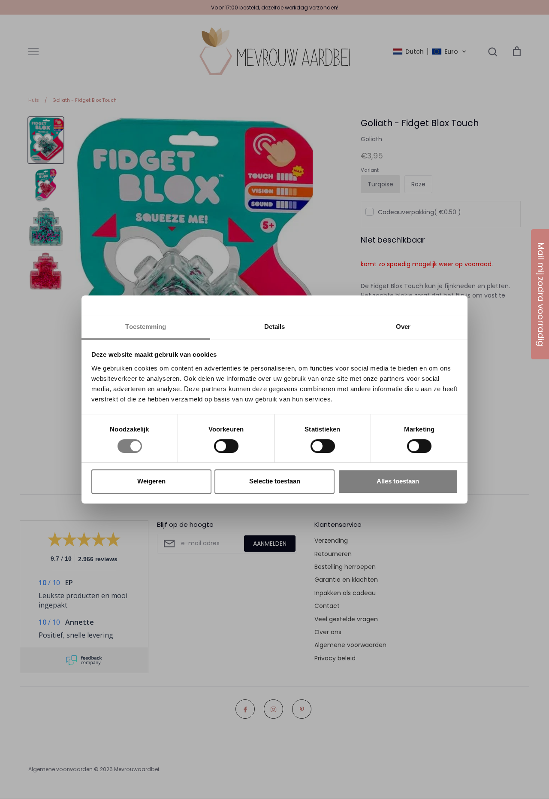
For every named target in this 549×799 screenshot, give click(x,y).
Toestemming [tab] (145, 326)
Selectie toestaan (274, 481)
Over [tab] (403, 326)
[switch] (226, 446)
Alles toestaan (398, 481)
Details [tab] (274, 326)
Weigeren (151, 481)
